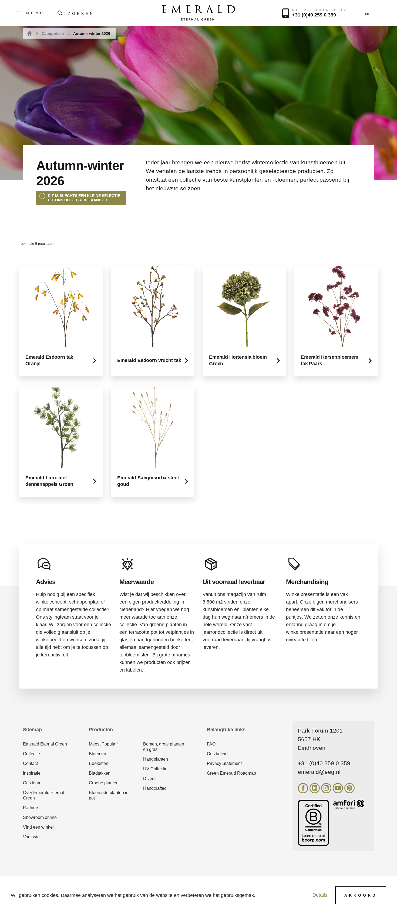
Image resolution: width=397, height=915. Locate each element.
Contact (30, 763)
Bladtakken (99, 773)
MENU (35, 13)
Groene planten (104, 783)
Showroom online (40, 817)
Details (319, 895)
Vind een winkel (38, 827)
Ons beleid (217, 753)
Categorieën (53, 33)
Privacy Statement (224, 763)
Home (29, 33)
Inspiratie (32, 773)
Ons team (32, 783)
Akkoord (360, 895)
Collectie (31, 753)
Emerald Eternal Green (45, 744)
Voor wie (31, 837)
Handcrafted (155, 788)
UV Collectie (155, 769)
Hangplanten (155, 759)
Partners (31, 807)
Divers (149, 778)
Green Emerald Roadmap (231, 773)
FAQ (211, 744)
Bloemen (97, 753)
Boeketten (98, 763)
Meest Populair (103, 744)
